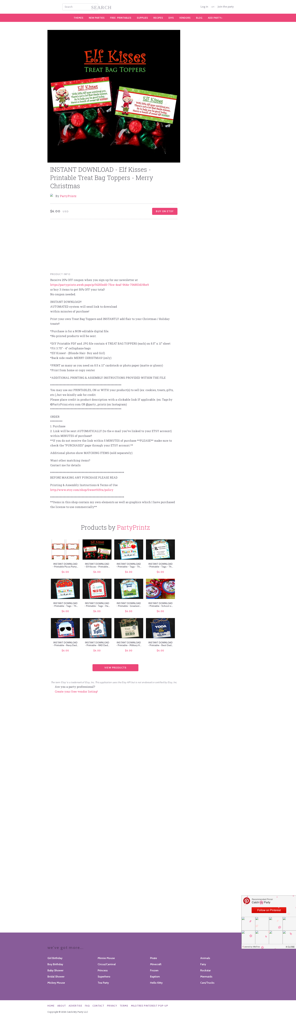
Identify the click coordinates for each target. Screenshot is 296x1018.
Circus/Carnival (107, 964)
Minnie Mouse (106, 958)
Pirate (153, 958)
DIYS (171, 17)
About (61, 1005)
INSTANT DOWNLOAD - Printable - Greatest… (128, 604)
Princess (103, 970)
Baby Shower (55, 970)
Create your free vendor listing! (76, 691)
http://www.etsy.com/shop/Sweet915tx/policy (81, 490)
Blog (199, 17)
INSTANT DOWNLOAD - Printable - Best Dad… (160, 644)
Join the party (226, 6)
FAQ (87, 1005)
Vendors (185, 17)
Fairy (203, 964)
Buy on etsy (165, 211)
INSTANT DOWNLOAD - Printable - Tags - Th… (128, 565)
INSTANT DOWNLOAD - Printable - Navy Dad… (65, 644)
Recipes (158, 17)
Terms (124, 1005)
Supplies (142, 17)
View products (115, 667)
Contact (98, 1005)
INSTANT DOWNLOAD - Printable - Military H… (128, 644)
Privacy (112, 1005)
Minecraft (155, 964)
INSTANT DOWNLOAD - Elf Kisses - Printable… (97, 565)
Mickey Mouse (56, 982)
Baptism (155, 976)
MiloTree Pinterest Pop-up (149, 1005)
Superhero (104, 976)
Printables (120, 17)
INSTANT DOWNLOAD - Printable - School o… (160, 604)
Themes (78, 17)
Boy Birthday (55, 964)
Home (51, 1005)
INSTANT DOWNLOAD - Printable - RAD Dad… (97, 644)
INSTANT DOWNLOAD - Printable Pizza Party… (65, 565)
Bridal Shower (55, 976)
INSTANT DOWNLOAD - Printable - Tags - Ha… (97, 604)
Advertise (75, 1005)
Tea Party (103, 982)
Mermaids (206, 976)
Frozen (154, 970)
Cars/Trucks (207, 982)
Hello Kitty (156, 982)
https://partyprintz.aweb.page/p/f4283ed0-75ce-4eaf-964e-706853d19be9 (99, 284)
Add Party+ (215, 17)
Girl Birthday (54, 958)
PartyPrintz (68, 196)
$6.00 (65, 572)
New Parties (97, 17)
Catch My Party (148, 6)
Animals (205, 958)
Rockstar (205, 970)
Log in (204, 6)
